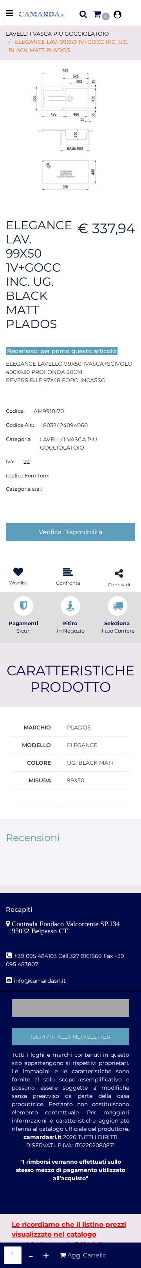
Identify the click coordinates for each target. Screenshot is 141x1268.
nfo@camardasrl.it (40, 980)
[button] (71, 128)
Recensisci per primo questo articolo (61, 351)
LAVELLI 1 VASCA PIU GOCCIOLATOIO (57, 33)
